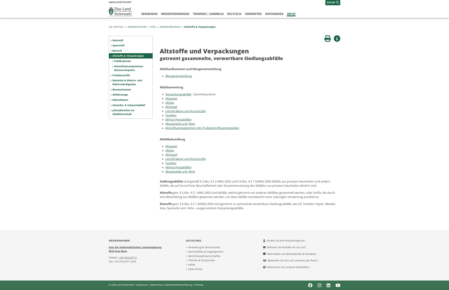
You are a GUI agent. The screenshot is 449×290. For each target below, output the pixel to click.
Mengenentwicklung (178, 76)
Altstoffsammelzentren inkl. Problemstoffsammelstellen (202, 128)
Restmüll (117, 40)
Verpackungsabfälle (178, 94)
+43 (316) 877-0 (128, 257)
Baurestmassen (121, 89)
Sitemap (199, 284)
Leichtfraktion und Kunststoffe (185, 111)
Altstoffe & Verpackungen (200, 26)
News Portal (195, 269)
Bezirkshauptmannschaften (204, 256)
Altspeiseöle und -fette (180, 124)
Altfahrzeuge (120, 94)
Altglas (169, 103)
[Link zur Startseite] (120, 11)
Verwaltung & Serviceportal (204, 247)
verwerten (253, 14)
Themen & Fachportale (201, 260)
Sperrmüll (118, 45)
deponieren (274, 14)
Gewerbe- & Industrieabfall (128, 105)
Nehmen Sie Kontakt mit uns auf (286, 247)
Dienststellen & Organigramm (205, 251)
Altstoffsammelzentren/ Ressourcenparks (128, 68)
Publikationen (122, 61)
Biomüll (117, 50)
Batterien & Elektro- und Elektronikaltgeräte (127, 82)
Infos (291, 14)
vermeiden (149, 14)
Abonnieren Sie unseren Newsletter (288, 267)
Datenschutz (156, 284)
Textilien (170, 115)
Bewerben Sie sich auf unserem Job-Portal (293, 260)
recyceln (234, 14)
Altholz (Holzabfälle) (178, 120)
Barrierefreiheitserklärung (179, 284)
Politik (191, 264)
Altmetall (171, 107)
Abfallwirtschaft (137, 26)
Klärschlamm (120, 100)
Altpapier (171, 98)
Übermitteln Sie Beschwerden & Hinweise (292, 254)
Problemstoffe (121, 75)
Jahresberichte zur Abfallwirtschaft (123, 112)
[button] (333, 3)
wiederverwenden (175, 14)
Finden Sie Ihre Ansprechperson (286, 240)
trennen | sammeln (208, 14)
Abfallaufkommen (170, 26)
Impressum (142, 284)
